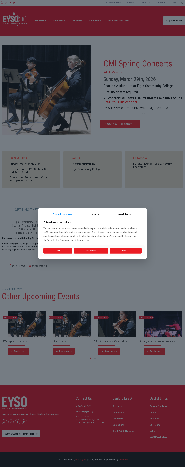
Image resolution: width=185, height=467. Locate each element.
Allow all (126, 251)
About (125, 214)
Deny (58, 251)
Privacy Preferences (62, 214)
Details (95, 214)
